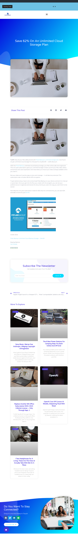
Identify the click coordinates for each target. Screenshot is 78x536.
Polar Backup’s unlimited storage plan (47, 160)
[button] (47, 14)
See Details (13, 244)
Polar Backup (20, 165)
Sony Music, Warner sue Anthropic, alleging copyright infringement (31, 5)
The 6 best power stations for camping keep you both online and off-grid (54, 344)
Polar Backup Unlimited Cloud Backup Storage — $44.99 (27, 238)
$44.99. (27, 192)
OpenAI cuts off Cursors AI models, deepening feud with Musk (54, 404)
